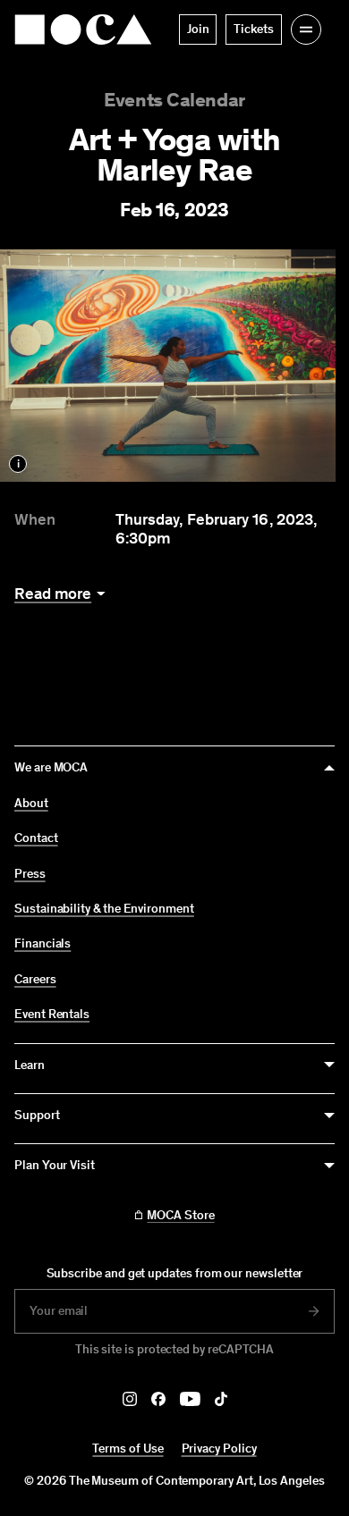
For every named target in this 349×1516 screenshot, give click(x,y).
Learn (29, 1065)
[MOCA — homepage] (83, 29)
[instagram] (130, 1399)
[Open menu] (306, 29)
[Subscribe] (314, 1311)
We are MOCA (51, 767)
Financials (42, 944)
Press (30, 874)
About (31, 803)
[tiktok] (221, 1399)
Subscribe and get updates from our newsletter (175, 1273)
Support (37, 1115)
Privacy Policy (219, 1448)
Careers (35, 980)
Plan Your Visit (54, 1165)
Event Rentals (51, 1014)
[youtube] (190, 1399)
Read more (52, 594)
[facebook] (158, 1399)
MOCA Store (180, 1216)
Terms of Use (127, 1448)
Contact (36, 838)
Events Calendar (174, 99)
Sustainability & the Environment (104, 909)
